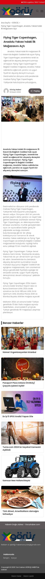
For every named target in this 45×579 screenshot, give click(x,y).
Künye (14, 558)
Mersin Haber (16, 576)
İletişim (6, 558)
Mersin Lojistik (29, 576)
